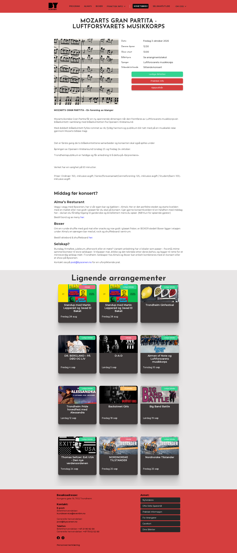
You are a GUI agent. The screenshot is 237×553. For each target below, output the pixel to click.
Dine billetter (149, 529)
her (82, 217)
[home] (53, 6)
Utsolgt (87, 287)
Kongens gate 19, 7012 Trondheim (74, 498)
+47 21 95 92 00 (86, 528)
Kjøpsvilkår (157, 87)
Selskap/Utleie (161, 6)
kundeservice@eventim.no (71, 513)
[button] (116, 6)
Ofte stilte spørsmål (152, 506)
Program (74, 6)
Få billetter (128, 389)
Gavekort (147, 523)
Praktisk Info (157, 81)
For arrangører (149, 518)
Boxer (99, 6)
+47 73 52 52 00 (91, 531)
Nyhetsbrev (141, 6)
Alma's (88, 6)
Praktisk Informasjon (152, 512)
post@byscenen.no (81, 262)
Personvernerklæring (68, 545)
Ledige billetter (157, 74)
